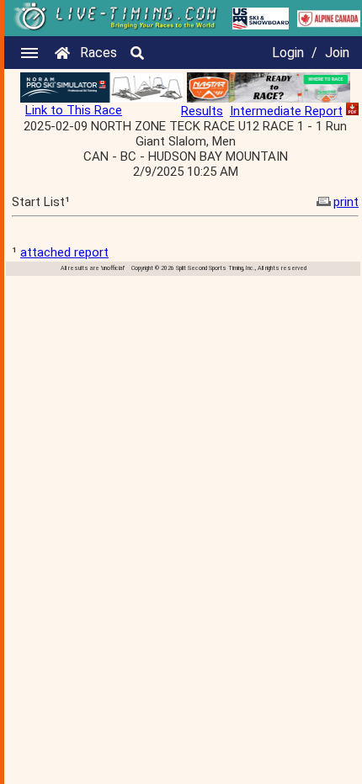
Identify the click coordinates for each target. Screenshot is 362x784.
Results (202, 111)
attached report (64, 252)
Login (288, 53)
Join (337, 53)
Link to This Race (73, 110)
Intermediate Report (286, 111)
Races (98, 53)
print (346, 201)
